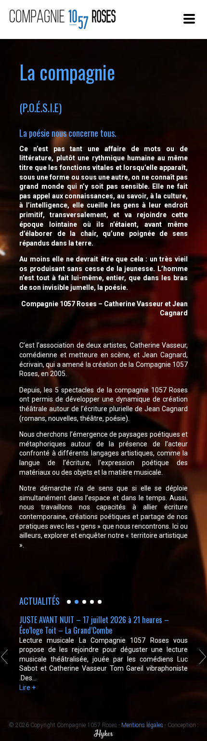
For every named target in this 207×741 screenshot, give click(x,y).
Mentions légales (142, 725)
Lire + (27, 687)
